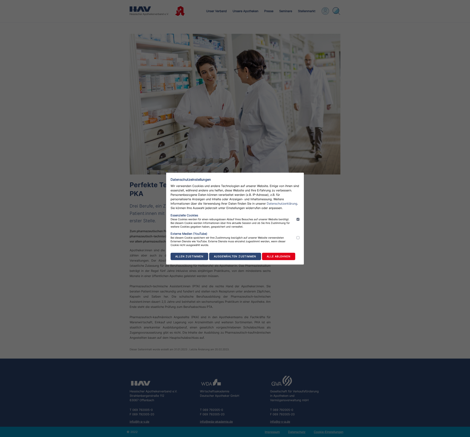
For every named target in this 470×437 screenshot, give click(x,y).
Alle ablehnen (278, 256)
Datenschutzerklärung (282, 203)
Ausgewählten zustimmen (235, 256)
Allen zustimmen (189, 256)
